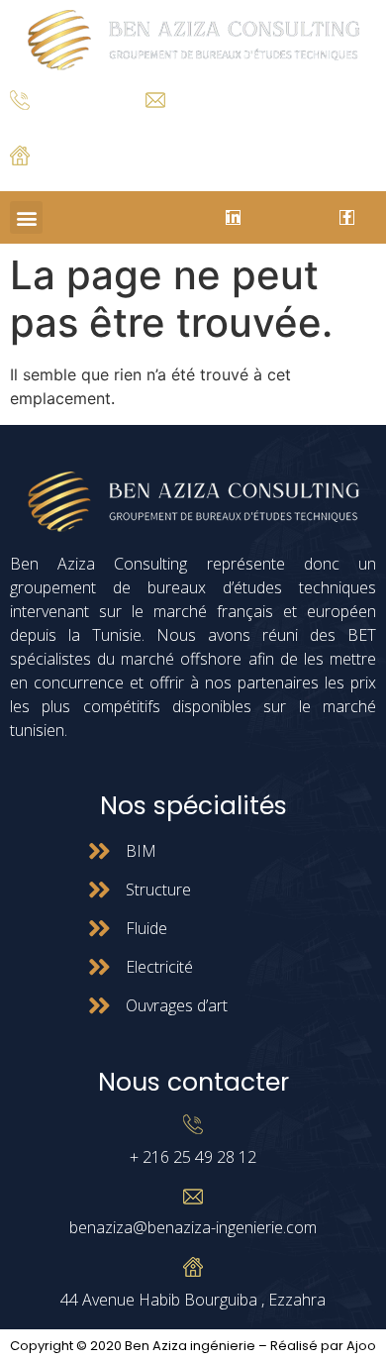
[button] (26, 217)
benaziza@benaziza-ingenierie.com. (241, 122)
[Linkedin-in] (233, 217)
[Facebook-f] (346, 217)
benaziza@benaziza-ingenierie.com (193, 1227)
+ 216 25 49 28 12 (59, 124)
